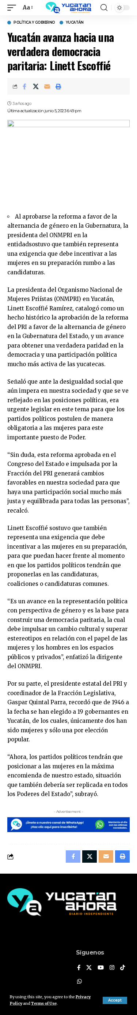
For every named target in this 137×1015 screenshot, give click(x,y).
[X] (89, 968)
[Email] (47, 86)
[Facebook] (78, 968)
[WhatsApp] (79, 982)
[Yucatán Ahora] (69, 7)
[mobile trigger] (13, 7)
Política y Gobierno (34, 22)
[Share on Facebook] (24, 86)
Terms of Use (44, 1003)
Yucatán (75, 22)
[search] (104, 7)
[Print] (58, 86)
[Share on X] (36, 86)
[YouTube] (100, 968)
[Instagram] (112, 968)
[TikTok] (122, 968)
